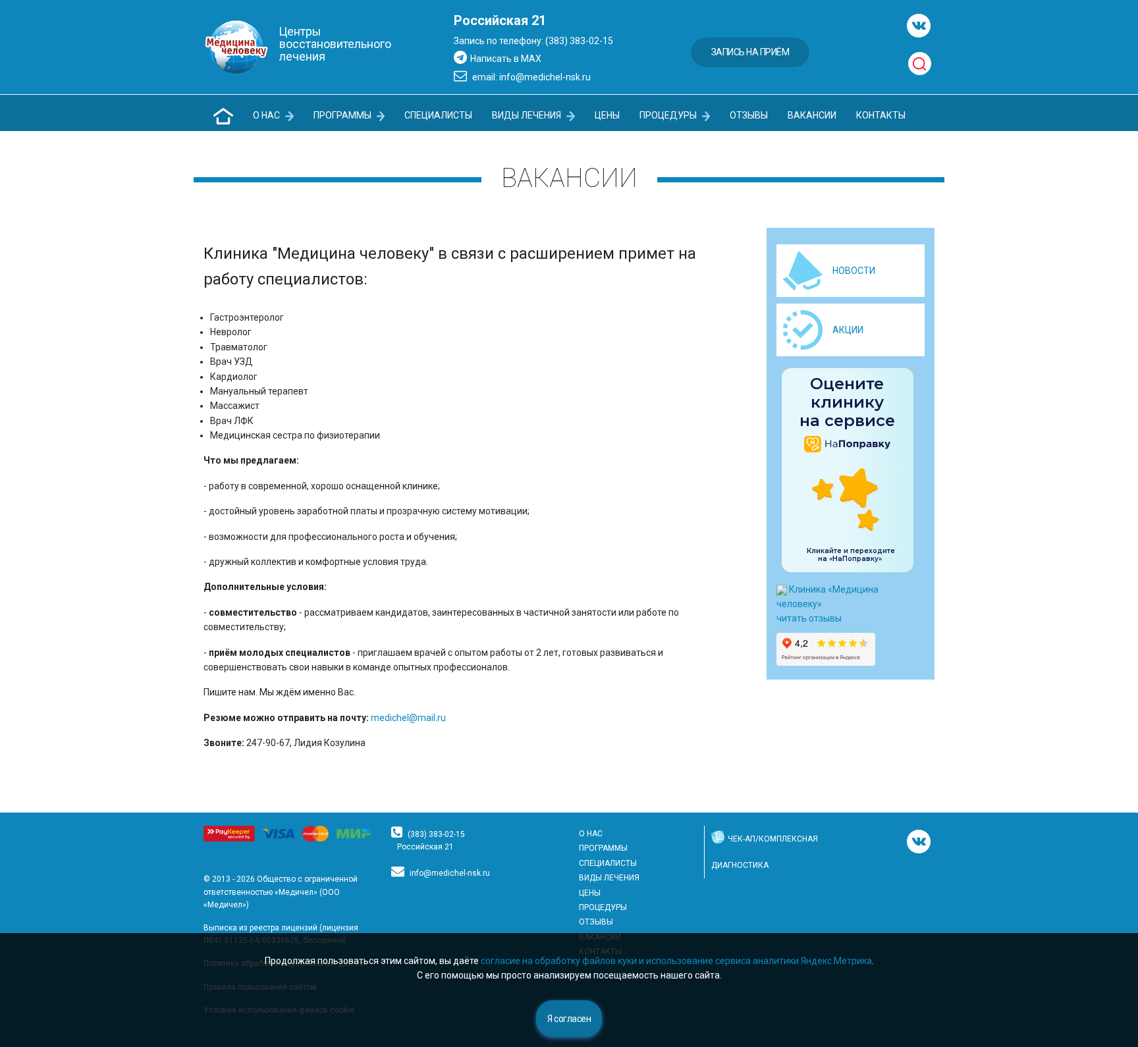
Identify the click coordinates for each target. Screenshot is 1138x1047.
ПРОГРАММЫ (343, 115)
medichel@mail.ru (409, 717)
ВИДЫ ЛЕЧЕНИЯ (527, 115)
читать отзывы (809, 618)
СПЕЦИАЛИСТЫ (438, 115)
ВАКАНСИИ (812, 115)
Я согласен (569, 1018)
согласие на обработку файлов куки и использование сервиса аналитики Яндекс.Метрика (676, 960)
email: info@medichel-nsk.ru (530, 77)
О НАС (267, 115)
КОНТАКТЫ (881, 115)
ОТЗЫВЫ (749, 115)
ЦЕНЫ (607, 115)
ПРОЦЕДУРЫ (669, 115)
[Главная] (223, 116)
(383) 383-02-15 (436, 834)
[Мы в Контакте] (918, 25)
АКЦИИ (847, 330)
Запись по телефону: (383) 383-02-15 (533, 41)
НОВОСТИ (853, 270)
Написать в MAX (505, 58)
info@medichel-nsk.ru (450, 873)
